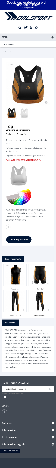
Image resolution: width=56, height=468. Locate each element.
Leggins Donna (15, 315)
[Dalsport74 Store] (28, 16)
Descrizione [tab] (10, 322)
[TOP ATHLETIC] (12, 113)
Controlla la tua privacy (9, 450)
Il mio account (10, 437)
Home (4, 51)
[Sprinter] (40, 275)
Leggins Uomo (40, 315)
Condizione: (10, 130)
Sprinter (40, 288)
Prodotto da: (11, 134)
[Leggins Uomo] (40, 301)
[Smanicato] (15, 275)
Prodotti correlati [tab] (13, 258)
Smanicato (15, 288)
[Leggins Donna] (15, 301)
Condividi (8, 227)
